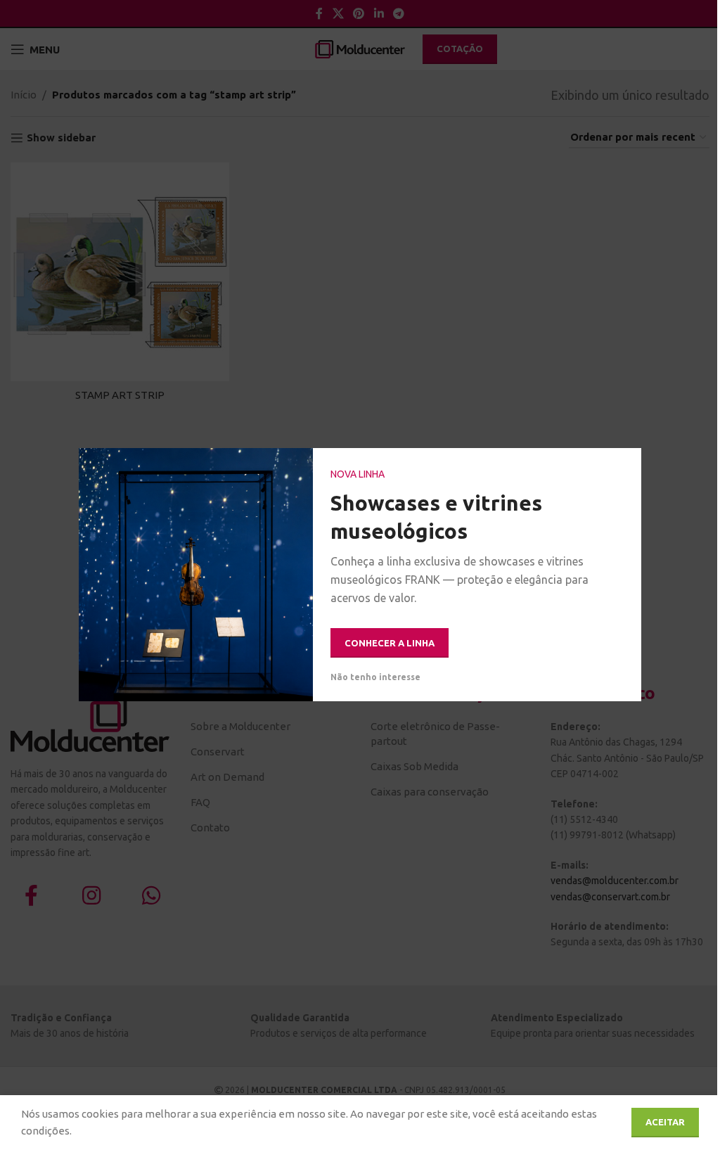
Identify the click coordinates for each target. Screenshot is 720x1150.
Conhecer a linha (390, 643)
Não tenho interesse (375, 677)
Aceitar (665, 1122)
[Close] (623, 465)
